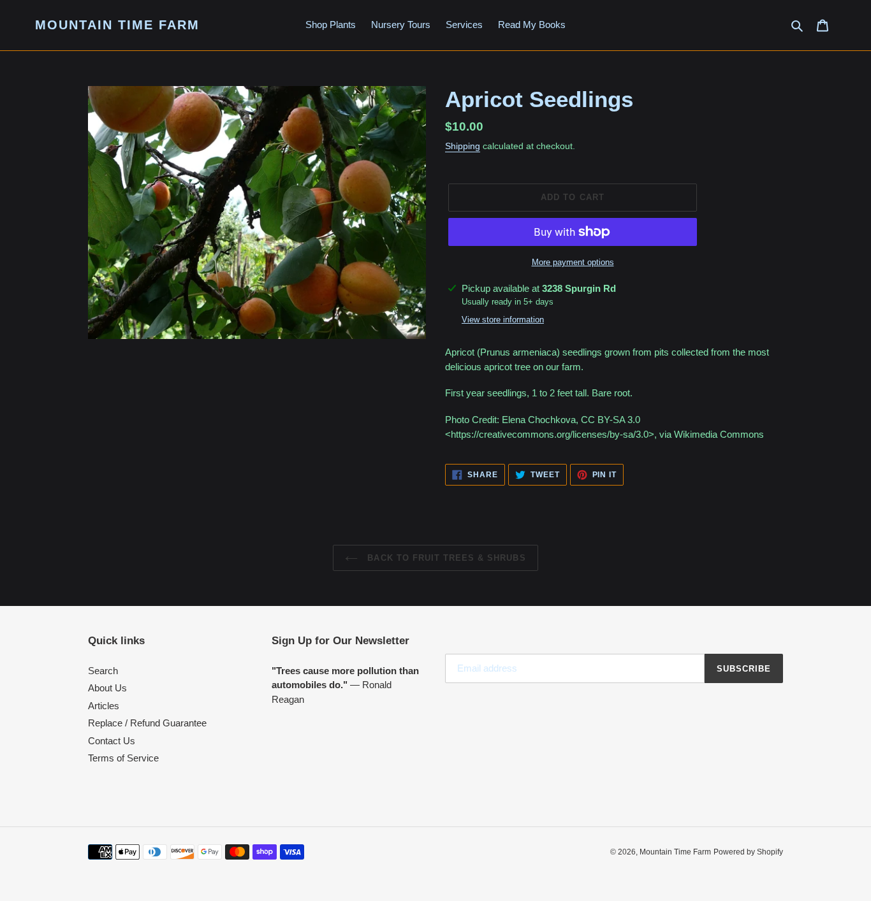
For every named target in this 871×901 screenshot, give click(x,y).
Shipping (462, 146)
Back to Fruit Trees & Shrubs (444, 558)
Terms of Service (123, 758)
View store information (503, 319)
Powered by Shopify (748, 851)
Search (103, 670)
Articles (103, 705)
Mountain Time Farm (117, 25)
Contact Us (111, 740)
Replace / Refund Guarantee (147, 722)
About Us (107, 687)
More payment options (573, 262)
